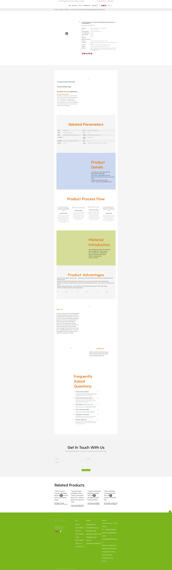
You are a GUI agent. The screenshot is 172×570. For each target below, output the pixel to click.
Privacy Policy (73, 568)
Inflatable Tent (67, 9)
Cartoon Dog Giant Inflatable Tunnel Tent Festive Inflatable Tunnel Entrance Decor (93, 504)
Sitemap (69, 568)
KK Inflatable (56, 9)
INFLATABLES (62, 9)
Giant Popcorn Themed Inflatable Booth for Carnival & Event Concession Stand (60, 504)
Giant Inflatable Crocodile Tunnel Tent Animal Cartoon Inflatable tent (110, 504)
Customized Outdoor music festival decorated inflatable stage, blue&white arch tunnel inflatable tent (88, 9)
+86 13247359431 (110, 1)
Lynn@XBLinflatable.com (102, 1)
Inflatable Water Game (88, 404)
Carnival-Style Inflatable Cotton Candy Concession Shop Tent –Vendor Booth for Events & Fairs (77, 506)
